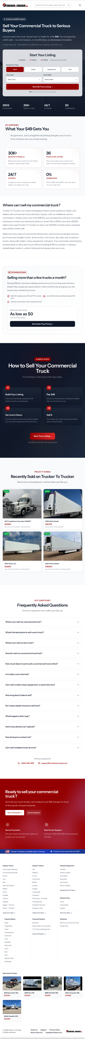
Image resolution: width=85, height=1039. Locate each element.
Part (70, 69)
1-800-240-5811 (27, 763)
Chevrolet (8, 945)
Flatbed (35, 873)
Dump (5, 876)
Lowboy (35, 886)
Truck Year (10, 75)
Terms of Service (36, 1033)
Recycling (63, 879)
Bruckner (35, 923)
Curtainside (36, 892)
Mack (6, 923)
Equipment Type (12, 65)
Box (4, 882)
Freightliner (9, 926)
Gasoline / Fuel (37, 908)
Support (43, 1030)
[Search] (69, 5)
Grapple (5, 895)
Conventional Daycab (10, 873)
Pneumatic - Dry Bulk (39, 898)
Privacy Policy (55, 1030)
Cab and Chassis (8, 886)
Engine (62, 908)
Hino (6, 955)
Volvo (6, 929)
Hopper (35, 889)
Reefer (34, 882)
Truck (15, 69)
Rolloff (5, 889)
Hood (62, 902)
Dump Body (64, 905)
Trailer (33, 69)
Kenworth (8, 936)
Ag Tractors (64, 882)
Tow (4, 879)
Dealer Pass (64, 926)
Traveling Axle (37, 902)
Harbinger (8, 962)
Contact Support (33, 813)
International (9, 932)
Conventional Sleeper (10, 869)
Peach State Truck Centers (41, 926)
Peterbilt (8, 942)
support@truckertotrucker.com (54, 763)
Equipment (52, 69)
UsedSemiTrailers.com (54, 1033)
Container (35, 895)
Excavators (64, 876)
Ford (6, 939)
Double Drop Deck (38, 905)
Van (33, 869)
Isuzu (6, 949)
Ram (6, 952)
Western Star (9, 958)
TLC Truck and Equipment (41, 929)
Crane (5, 892)
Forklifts (63, 869)
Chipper (5, 902)
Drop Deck (36, 879)
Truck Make (47, 75)
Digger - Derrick (8, 905)
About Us (34, 1030)
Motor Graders (65, 886)
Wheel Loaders (65, 873)
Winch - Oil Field (8, 908)
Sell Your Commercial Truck (69, 923)
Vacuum (5, 898)
